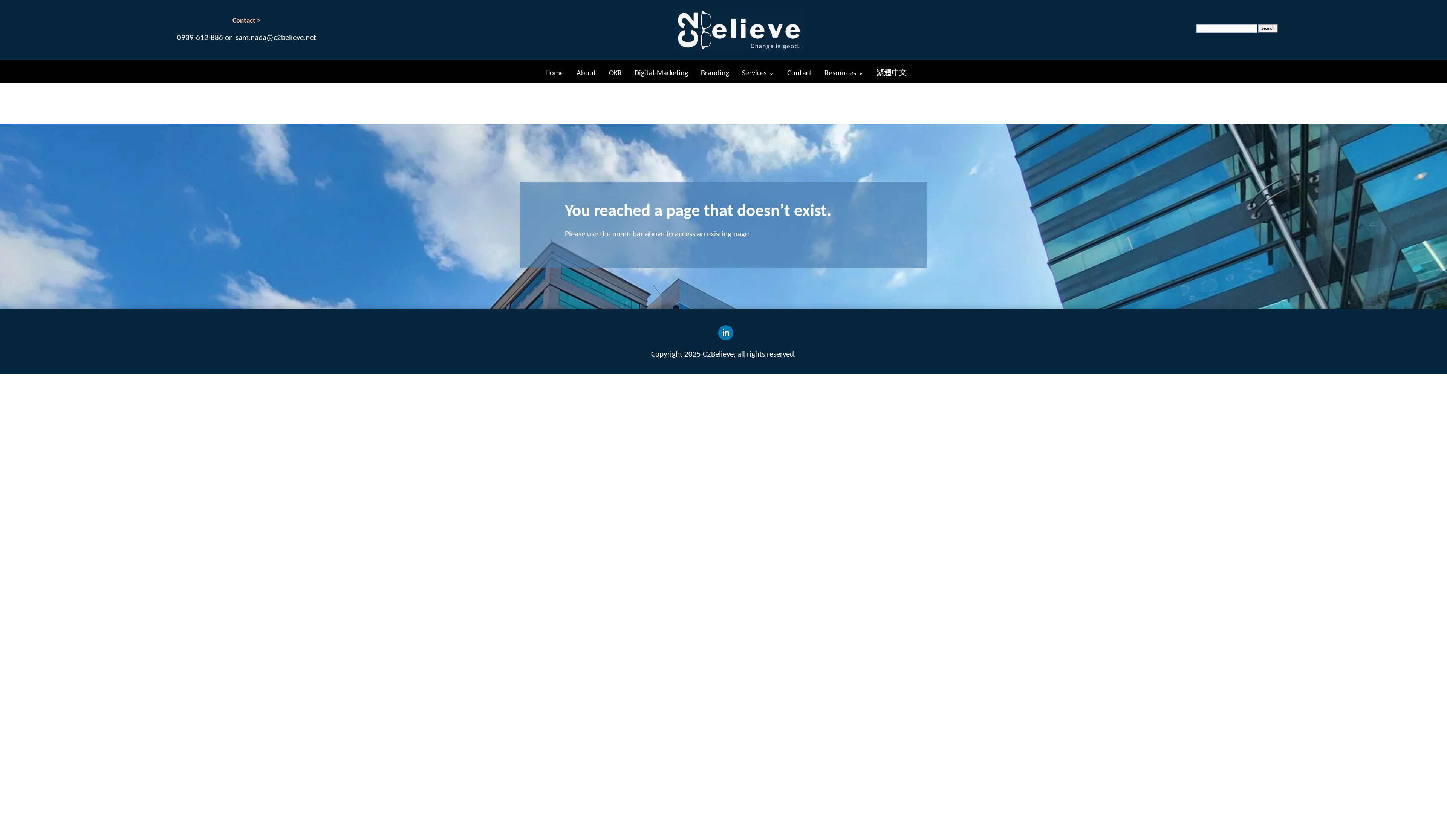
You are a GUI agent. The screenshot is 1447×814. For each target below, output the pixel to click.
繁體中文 (891, 73)
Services (754, 73)
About (586, 73)
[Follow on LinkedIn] (725, 332)
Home (554, 73)
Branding (715, 73)
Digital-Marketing (661, 73)
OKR (615, 73)
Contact (799, 73)
